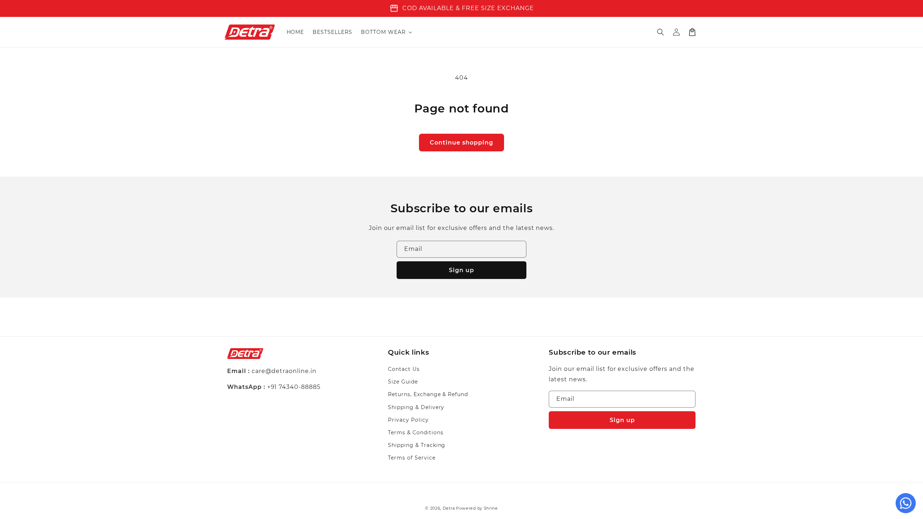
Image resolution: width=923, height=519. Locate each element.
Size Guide (403, 381)
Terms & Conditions (415, 432)
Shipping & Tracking (416, 445)
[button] (386, 32)
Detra (449, 508)
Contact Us (404, 369)
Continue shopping (461, 142)
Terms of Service (411, 457)
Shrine (491, 508)
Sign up (461, 270)
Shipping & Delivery (416, 407)
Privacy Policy (408, 420)
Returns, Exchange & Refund (428, 394)
